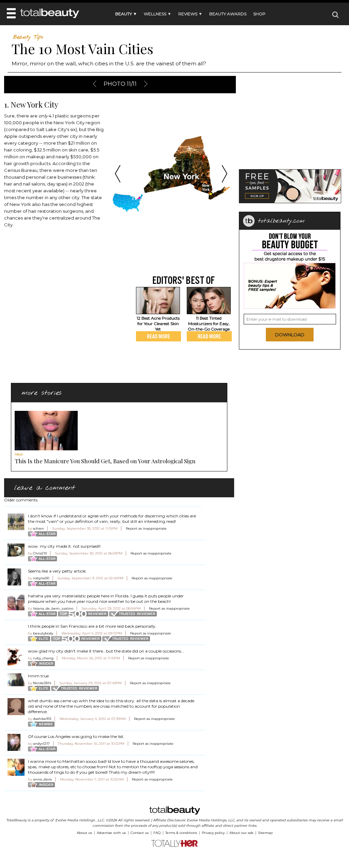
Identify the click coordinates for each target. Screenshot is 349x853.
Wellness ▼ (157, 13)
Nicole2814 (42, 683)
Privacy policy (213, 833)
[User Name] (16, 521)
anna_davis (42, 779)
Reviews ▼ (190, 13)
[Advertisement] (61, 321)
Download (289, 334)
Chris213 (40, 553)
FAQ (157, 833)
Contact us (140, 833)
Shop (259, 13)
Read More (158, 336)
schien (38, 528)
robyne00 (41, 578)
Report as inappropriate (146, 528)
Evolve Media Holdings (75, 820)
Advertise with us (111, 833)
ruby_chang (43, 658)
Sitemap (265, 833)
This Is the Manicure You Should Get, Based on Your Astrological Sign (105, 461)
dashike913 (42, 719)
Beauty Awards (227, 13)
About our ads (241, 833)
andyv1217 (41, 743)
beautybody (43, 633)
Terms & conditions (181, 833)
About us (84, 833)
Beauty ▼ (126, 13)
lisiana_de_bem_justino (53, 608)
